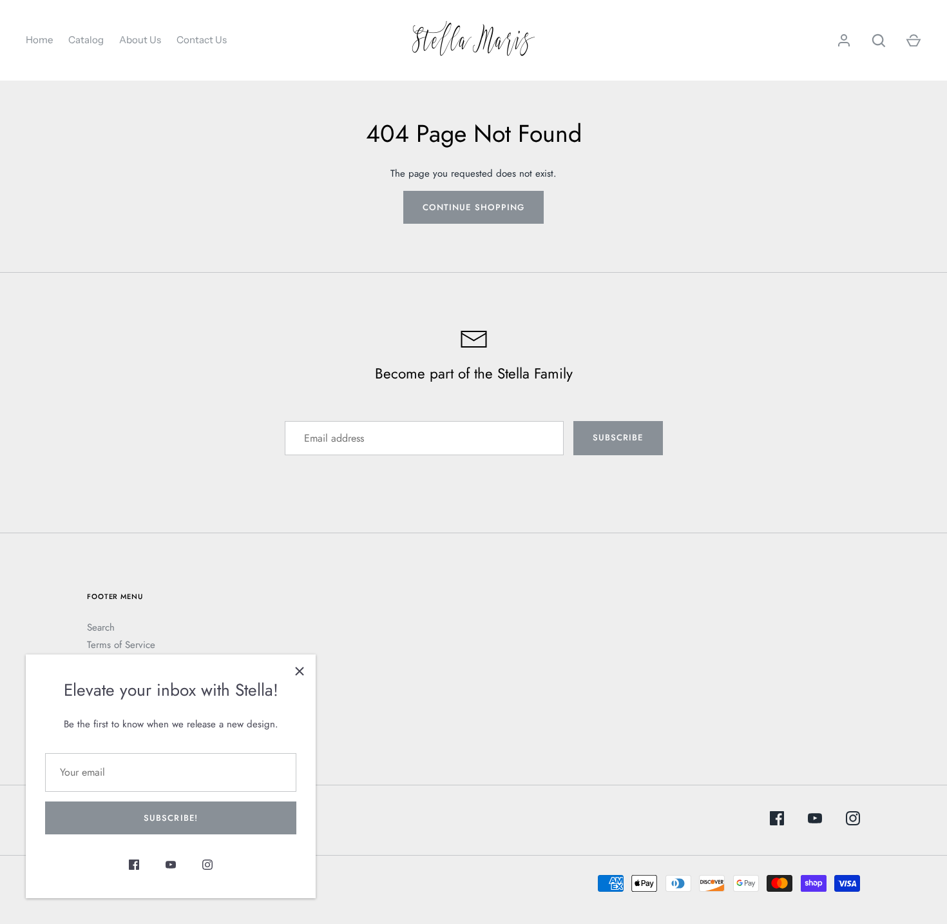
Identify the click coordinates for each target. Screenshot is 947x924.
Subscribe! (171, 818)
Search (101, 627)
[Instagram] (207, 867)
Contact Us (202, 40)
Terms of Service (121, 645)
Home (39, 40)
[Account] (844, 40)
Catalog (86, 40)
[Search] (879, 40)
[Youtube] (171, 867)
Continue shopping (473, 207)
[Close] (299, 670)
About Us (140, 40)
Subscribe (618, 437)
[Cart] (913, 40)
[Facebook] (134, 867)
